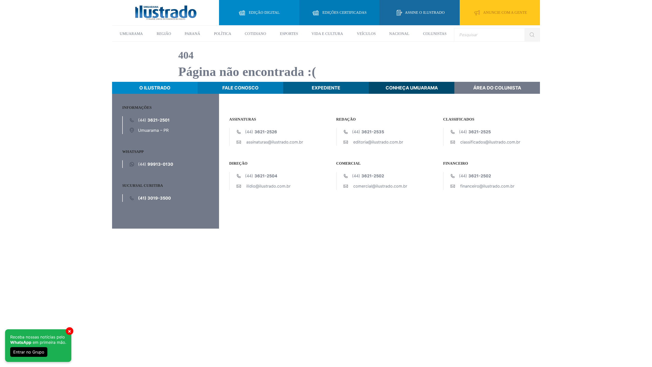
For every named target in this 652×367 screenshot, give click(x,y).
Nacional (399, 34)
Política (222, 34)
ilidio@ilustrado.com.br (268, 186)
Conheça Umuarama (412, 87)
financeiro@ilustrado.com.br (487, 186)
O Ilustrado (154, 87)
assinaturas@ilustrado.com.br (274, 142)
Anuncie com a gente (505, 12)
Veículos (366, 34)
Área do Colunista (497, 87)
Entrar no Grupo (28, 352)
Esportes (289, 34)
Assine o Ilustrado (425, 12)
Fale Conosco (240, 87)
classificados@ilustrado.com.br (490, 142)
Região (164, 34)
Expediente (326, 87)
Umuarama (131, 34)
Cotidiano (255, 34)
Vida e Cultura (327, 34)
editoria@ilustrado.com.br (378, 142)
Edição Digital (264, 12)
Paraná (192, 34)
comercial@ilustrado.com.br (380, 186)
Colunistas (434, 34)
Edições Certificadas (344, 12)
